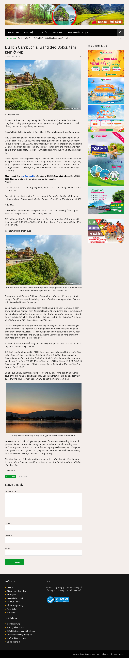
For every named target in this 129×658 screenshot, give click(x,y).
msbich (7, 56)
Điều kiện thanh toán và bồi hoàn (21, 631)
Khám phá (57, 32)
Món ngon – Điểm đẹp (16, 591)
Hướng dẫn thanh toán (16, 638)
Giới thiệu (29, 32)
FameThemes (119, 654)
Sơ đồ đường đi (13, 641)
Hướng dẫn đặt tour (15, 627)
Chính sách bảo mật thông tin (19, 634)
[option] (70, 38)
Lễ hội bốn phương (15, 605)
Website (9, 548)
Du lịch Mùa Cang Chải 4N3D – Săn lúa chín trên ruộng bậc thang (46, 38)
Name (8, 523)
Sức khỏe (11, 612)
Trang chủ (13, 32)
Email (8, 536)
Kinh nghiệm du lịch (78, 32)
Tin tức (43, 32)
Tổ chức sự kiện (14, 601)
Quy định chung (13, 623)
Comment (10, 491)
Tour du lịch (12, 609)
